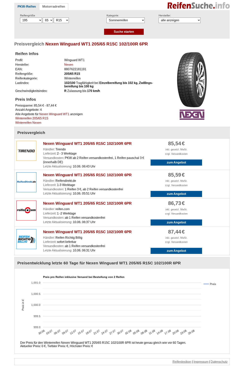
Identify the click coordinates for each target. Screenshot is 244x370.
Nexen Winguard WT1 (54, 114)
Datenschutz (219, 361)
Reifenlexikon (182, 361)
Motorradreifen (53, 6)
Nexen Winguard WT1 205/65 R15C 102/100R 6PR (87, 143)
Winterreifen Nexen (28, 122)
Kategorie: (113, 15)
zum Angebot (176, 162)
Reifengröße (27, 15)
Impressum (200, 361)
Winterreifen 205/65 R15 (31, 118)
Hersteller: (165, 15)
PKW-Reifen (27, 6)
